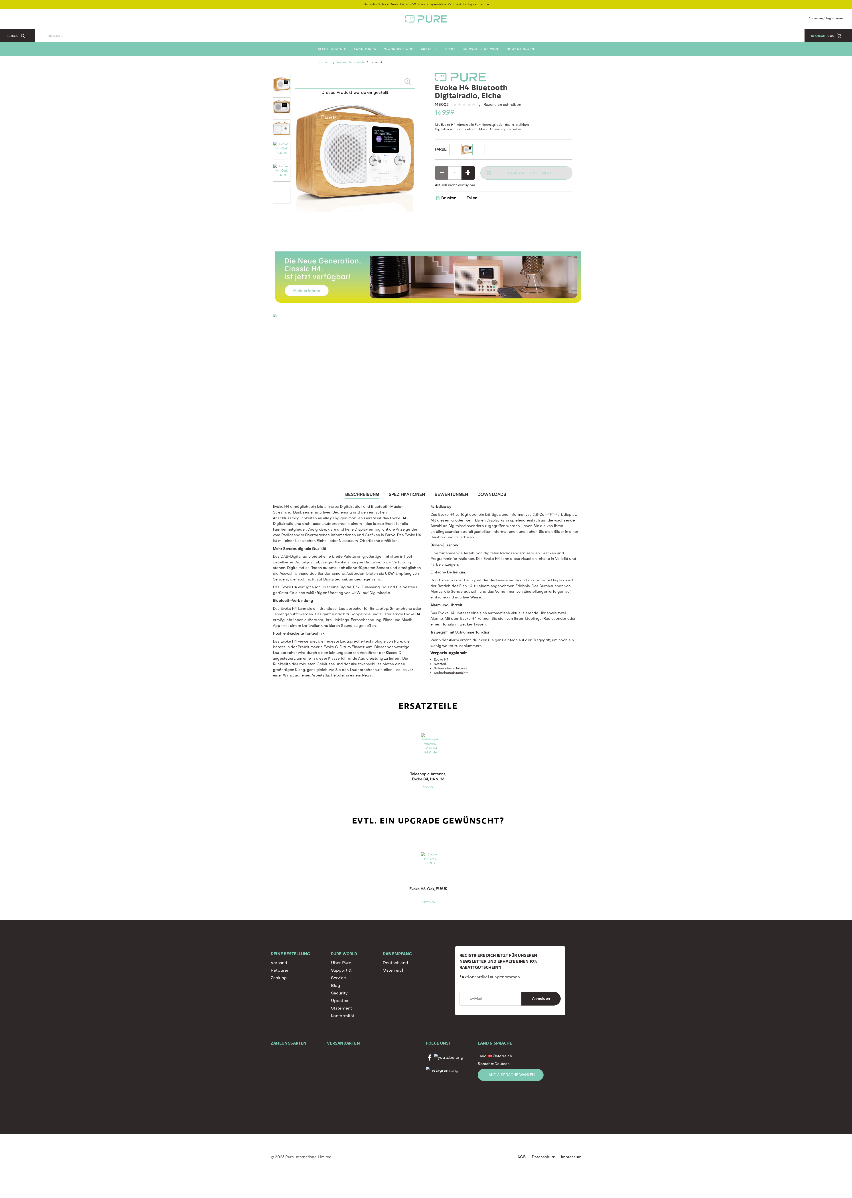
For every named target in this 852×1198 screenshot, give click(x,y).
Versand (279, 962)
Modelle (429, 49)
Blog (450, 49)
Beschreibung (362, 496)
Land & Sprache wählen (511, 1075)
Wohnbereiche (398, 49)
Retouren (280, 970)
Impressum (571, 1157)
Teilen (472, 198)
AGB (521, 1157)
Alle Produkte (332, 49)
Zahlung (279, 977)
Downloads (491, 494)
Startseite (324, 62)
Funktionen (365, 49)
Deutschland (395, 962)
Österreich (393, 970)
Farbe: (441, 149)
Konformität (343, 1015)
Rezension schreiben (502, 104)
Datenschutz (543, 1157)
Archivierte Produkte (351, 62)
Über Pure (341, 962)
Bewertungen (520, 49)
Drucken (448, 198)
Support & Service (481, 49)
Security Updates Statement (341, 1001)
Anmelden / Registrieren (826, 18)
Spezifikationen (407, 494)
